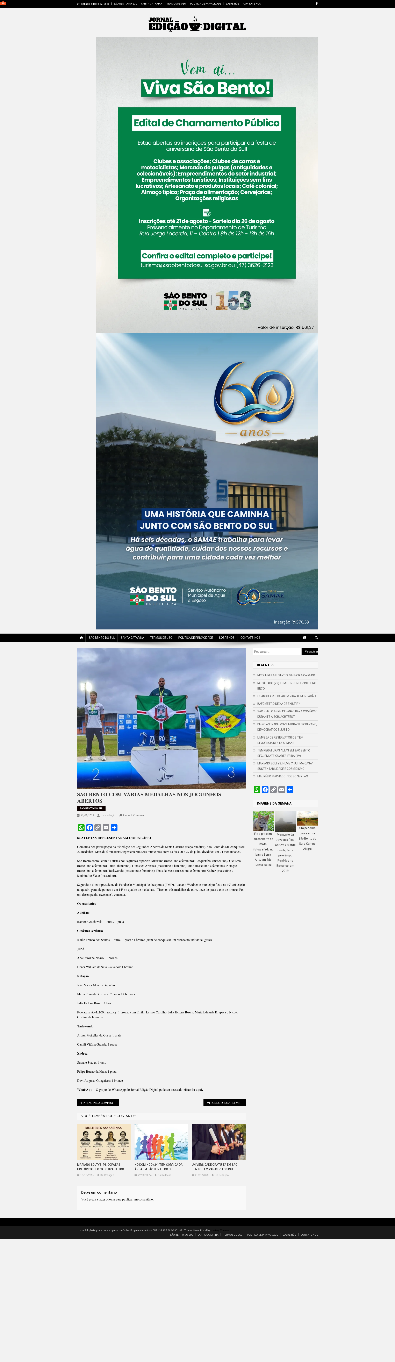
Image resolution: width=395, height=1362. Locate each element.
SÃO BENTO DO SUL (125, 3)
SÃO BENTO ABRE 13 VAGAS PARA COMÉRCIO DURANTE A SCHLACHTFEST (287, 714)
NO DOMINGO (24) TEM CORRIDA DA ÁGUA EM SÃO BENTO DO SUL (158, 1167)
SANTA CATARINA (151, 3)
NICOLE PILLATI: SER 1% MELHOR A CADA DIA (286, 675)
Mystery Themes (219, 1230)
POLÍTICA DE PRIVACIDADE (205, 3)
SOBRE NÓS (232, 3)
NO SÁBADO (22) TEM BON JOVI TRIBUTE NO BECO (286, 686)
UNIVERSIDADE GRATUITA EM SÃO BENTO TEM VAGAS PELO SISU (214, 1167)
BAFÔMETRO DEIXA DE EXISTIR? (278, 703)
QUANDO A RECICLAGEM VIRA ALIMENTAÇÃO (286, 696)
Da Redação (108, 815)
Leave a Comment (134, 815)
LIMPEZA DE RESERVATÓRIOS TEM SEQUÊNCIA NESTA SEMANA (280, 740)
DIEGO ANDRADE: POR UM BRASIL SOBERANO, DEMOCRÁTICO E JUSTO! (287, 727)
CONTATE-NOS (252, 3)
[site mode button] (307, 638)
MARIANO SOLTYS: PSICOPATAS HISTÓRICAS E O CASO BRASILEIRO (100, 1167)
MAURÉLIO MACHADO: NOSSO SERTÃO (282, 776)
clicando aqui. (193, 1089)
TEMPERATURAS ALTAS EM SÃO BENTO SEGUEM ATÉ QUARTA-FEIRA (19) (283, 753)
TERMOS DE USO (176, 3)
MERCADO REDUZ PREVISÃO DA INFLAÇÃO (226, 1103)
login (111, 1199)
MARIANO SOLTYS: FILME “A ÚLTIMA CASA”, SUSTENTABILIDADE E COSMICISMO (285, 766)
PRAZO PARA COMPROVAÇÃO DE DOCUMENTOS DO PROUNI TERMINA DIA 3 (101, 1103)
